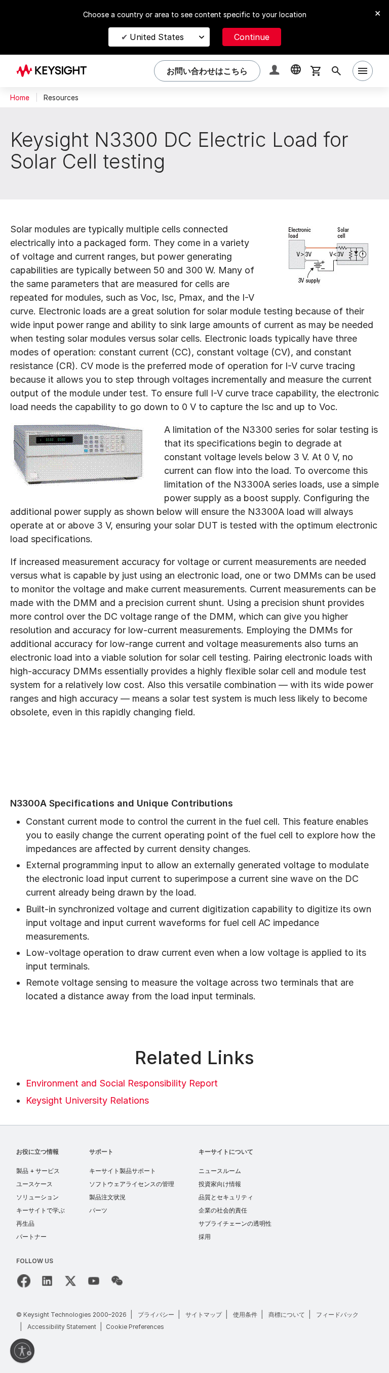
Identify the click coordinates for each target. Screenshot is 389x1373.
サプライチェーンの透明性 (235, 1223)
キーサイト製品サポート (122, 1171)
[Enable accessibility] (22, 1351)
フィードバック (337, 1314)
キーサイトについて (226, 1151)
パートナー (31, 1236)
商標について (286, 1314)
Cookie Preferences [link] (135, 1326)
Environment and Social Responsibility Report (122, 1083)
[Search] (336, 71)
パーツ (98, 1210)
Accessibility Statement (61, 1326)
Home (19, 98)
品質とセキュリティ (226, 1197)
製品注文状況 (107, 1197)
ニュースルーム (220, 1171)
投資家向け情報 (220, 1184)
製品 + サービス (38, 1171)
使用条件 (245, 1314)
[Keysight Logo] (55, 71)
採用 (205, 1236)
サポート (101, 1151)
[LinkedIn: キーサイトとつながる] (47, 1280)
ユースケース (34, 1184)
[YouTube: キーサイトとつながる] (93, 1280)
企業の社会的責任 (223, 1210)
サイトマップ (203, 1314)
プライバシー (156, 1314)
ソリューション (37, 1197)
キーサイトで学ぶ (40, 1210)
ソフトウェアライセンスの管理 (131, 1184)
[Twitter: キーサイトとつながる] (70, 1280)
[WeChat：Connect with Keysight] (117, 1280)
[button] (275, 71)
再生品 (25, 1223)
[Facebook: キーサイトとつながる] (23, 1280)
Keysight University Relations (87, 1100)
